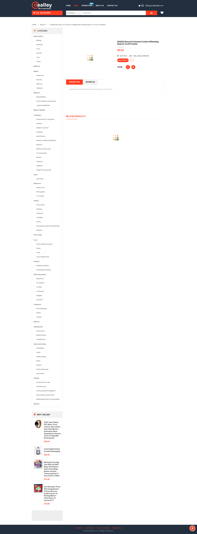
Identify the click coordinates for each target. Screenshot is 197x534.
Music (38, 361)
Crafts (38, 352)
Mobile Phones (41, 335)
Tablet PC (39, 166)
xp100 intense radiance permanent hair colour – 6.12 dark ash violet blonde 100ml (115, 148)
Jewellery (39, 217)
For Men (39, 287)
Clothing (39, 209)
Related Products (76, 116)
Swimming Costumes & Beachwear (48, 226)
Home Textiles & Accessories (46, 101)
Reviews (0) (90, 82)
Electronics (37, 183)
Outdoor (39, 365)
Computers (37, 115)
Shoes (38, 222)
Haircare (39, 80)
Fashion (36, 201)
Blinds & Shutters (39, 110)
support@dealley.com (155, 6)
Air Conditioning (41, 308)
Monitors (39, 144)
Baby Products (38, 36)
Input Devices (40, 136)
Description (74, 82)
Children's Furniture (42, 265)
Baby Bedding (41, 97)
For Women (40, 291)
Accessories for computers (45, 119)
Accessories (40, 205)
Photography (40, 192)
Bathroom (37, 66)
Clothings (39, 44)
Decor (36, 175)
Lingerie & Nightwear (43, 105)
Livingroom (37, 304)
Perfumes (39, 88)
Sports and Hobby (40, 344)
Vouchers (39, 300)
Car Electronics (41, 386)
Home (34, 25)
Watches (39, 230)
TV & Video (40, 196)
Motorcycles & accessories (45, 395)
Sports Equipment (42, 369)
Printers (38, 157)
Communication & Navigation (46, 391)
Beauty (43, 25)
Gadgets (39, 295)
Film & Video (38, 235)
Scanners (39, 161)
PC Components (41, 153)
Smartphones (38, 327)
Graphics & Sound (42, 128)
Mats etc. (37, 322)
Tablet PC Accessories (43, 170)
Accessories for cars (43, 382)
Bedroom (37, 93)
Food (38, 49)
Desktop (39, 123)
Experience (40, 278)
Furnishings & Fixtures (43, 270)
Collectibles (40, 348)
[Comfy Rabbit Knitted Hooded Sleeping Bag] (38, 450)
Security (39, 53)
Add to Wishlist (131, 60)
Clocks (38, 313)
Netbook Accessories (43, 149)
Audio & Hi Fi (40, 187)
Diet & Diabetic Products (44, 244)
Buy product (122, 60)
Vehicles (36, 378)
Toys (38, 57)
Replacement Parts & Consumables (48, 399)
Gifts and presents (40, 274)
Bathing (38, 40)
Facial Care (40, 75)
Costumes (39, 213)
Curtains (39, 317)
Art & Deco (39, 179)
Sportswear (40, 373)
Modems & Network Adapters (46, 140)
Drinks (38, 248)
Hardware (39, 132)
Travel (38, 61)
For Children (40, 283)
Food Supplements (42, 257)
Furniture (36, 261)
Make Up (39, 84)
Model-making (41, 356)
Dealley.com (93, 531)
